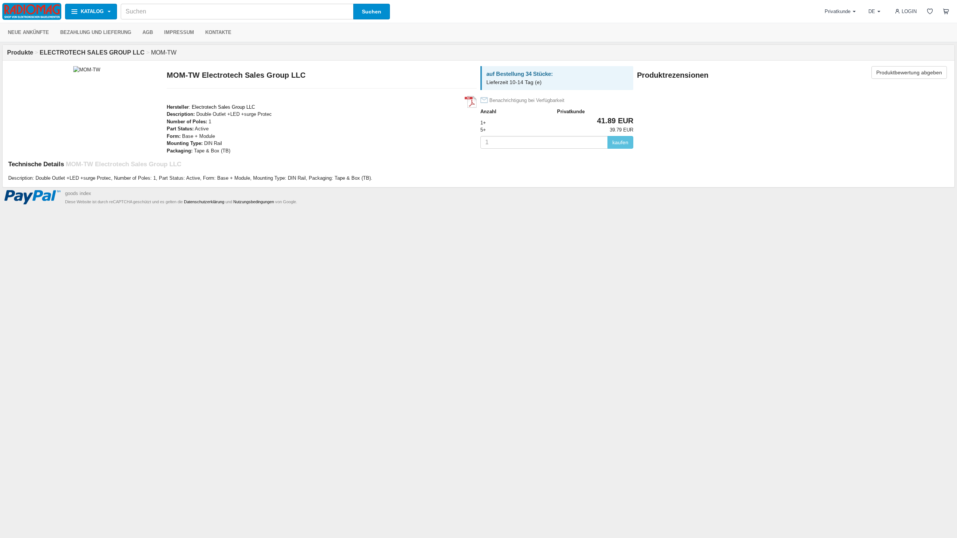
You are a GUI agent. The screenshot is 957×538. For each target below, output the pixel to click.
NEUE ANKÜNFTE (28, 32)
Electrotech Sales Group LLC (223, 107)
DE (871, 11)
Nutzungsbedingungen (253, 202)
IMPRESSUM (179, 32)
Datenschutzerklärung (204, 202)
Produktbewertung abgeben (909, 72)
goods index (78, 193)
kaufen (620, 142)
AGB (147, 32)
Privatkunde (837, 11)
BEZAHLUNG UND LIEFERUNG (95, 32)
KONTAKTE (218, 32)
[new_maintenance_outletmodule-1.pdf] (471, 102)
